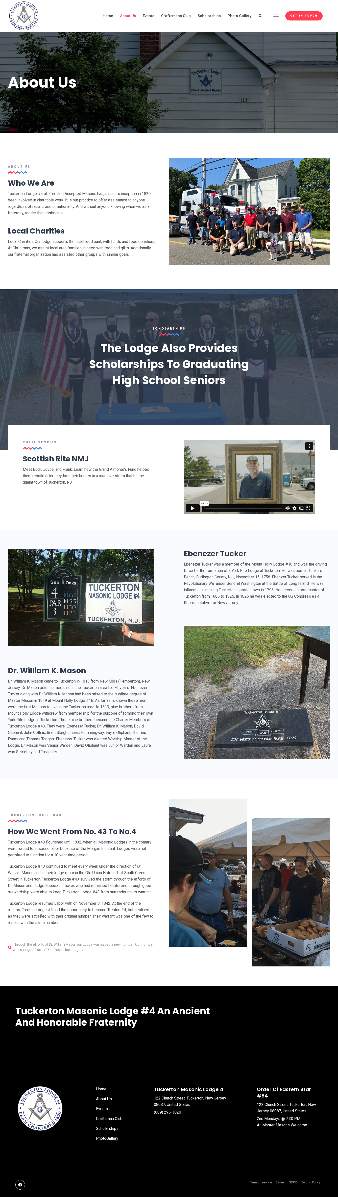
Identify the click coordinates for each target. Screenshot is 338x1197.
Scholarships (209, 16)
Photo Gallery (239, 16)
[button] (276, 16)
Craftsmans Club (176, 16)
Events (148, 16)
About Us (128, 16)
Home (108, 16)
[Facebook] (20, 1185)
